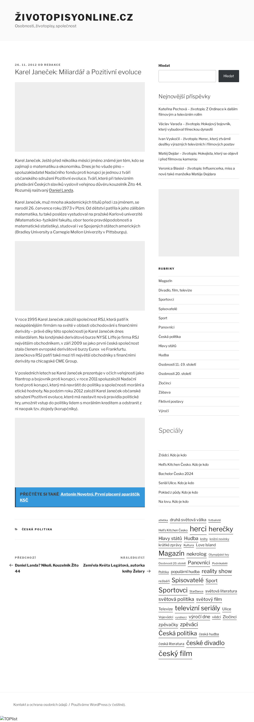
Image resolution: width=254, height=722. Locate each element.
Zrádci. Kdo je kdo (173, 455)
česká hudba (209, 634)
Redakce (52, 65)
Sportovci (166, 299)
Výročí (164, 411)
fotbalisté (214, 520)
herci (198, 528)
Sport (163, 318)
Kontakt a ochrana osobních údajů (40, 704)
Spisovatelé (168, 309)
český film (175, 653)
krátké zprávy (170, 545)
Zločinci (165, 383)
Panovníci (166, 327)
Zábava (165, 392)
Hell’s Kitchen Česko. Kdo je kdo (184, 464)
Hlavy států (167, 346)
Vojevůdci (166, 617)
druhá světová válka (188, 519)
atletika (163, 520)
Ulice (226, 609)
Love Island (206, 545)
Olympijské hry (219, 554)
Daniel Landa (61, 190)
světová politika (176, 599)
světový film (209, 599)
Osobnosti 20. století (175, 373)
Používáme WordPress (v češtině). (98, 704)
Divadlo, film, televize (175, 290)
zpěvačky (168, 624)
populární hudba (185, 571)
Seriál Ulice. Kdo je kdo (176, 483)
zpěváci (189, 624)
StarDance (196, 591)
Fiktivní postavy (171, 401)
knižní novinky (219, 539)
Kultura (189, 545)
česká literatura (171, 644)
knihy (204, 539)
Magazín (165, 281)
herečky (221, 529)
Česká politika (37, 529)
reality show (217, 571)
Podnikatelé (219, 563)
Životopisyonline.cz (74, 17)
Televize (166, 609)
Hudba (164, 355)
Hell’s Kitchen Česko (173, 530)
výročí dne (199, 616)
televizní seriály (197, 608)
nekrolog (197, 554)
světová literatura (221, 591)
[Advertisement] (80, 117)
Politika (164, 572)
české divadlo (205, 643)
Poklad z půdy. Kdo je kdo (178, 492)
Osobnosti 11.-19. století (177, 364)
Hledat (164, 65)
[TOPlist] (8, 719)
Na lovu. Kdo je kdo (174, 501)
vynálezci (181, 617)
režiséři (164, 581)
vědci (216, 617)
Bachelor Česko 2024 (176, 473)
